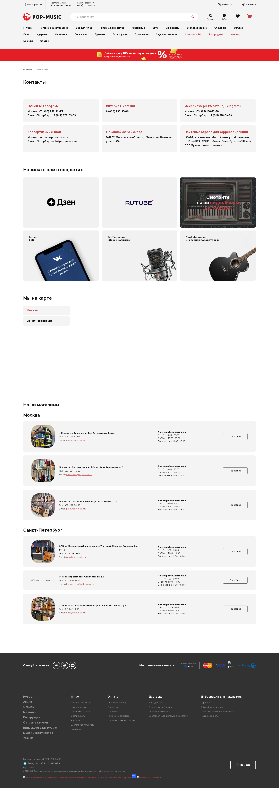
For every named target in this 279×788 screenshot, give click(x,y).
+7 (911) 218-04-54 (220, 115)
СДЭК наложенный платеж (121, 720)
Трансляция (141, 34)
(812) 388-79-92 (72, 580)
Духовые (100, 34)
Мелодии (29, 712)
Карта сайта (28, 767)
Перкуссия (81, 34)
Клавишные (138, 27)
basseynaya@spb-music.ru (80, 584)
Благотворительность (82, 724)
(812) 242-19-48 (71, 609)
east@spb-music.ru (76, 612)
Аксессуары (120, 34)
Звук (155, 27)
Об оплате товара (117, 702)
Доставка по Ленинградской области (168, 715)
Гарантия (206, 702)
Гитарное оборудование (54, 27)
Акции (27, 702)
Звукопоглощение (166, 34)
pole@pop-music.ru (76, 508)
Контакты (76, 729)
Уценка (235, 34)
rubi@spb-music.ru (76, 557)
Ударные (42, 34)
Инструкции (31, 717)
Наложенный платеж (118, 715)
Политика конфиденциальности (217, 711)
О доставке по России (160, 707)
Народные (61, 34)
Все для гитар (84, 27)
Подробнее (235, 436)
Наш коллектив (78, 707)
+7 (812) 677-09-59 (64, 115)
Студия (238, 27)
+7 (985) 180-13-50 (207, 111)
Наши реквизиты (209, 715)
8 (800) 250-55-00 (61, 5)
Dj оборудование (197, 27)
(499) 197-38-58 (72, 505)
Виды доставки (156, 702)
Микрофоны (172, 27)
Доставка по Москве (159, 711)
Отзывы (29, 707)
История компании (81, 702)
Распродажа (216, 34)
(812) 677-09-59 (86, 5)
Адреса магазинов (81, 711)
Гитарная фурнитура (112, 27)
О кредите (113, 711)
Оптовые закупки (35, 722)
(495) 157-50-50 (72, 436)
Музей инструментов (38, 733)
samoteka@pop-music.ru (79, 474)
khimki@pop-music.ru (77, 440)
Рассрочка (113, 707)
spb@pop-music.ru (64, 141)
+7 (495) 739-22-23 (51, 111)
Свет (26, 34)
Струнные (220, 27)
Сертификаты (78, 715)
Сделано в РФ (193, 34)
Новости (29, 696)
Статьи (44, 41)
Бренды (28, 41)
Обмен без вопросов (212, 707)
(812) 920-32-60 (72, 553)
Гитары (27, 27)
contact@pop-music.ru (54, 137)
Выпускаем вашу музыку (40, 727)
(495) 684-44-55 (72, 470)
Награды (75, 720)
